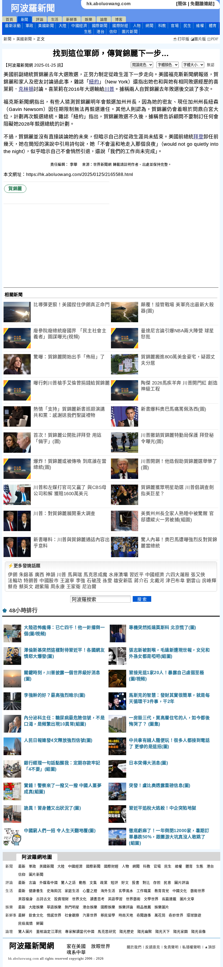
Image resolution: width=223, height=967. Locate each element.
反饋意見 (152, 947)
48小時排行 (23, 610)
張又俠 (198, 574)
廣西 (39, 574)
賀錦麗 (15, 188)
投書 (135, 883)
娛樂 (88, 19)
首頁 (9, 19)
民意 (167, 883)
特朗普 (31, 580)
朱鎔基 (26, 574)
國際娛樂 (108, 907)
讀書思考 (97, 899)
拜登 (198, 137)
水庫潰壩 (118, 574)
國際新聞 (100, 25)
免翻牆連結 (201, 3)
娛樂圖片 (161, 907)
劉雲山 (193, 580)
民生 (187, 25)
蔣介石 (141, 580)
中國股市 (48, 580)
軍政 (29, 25)
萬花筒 (160, 915)
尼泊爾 (89, 586)
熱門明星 (72, 907)
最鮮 (22, 915)
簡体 (182, 3)
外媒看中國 (48, 883)
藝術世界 (197, 891)
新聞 (24, 19)
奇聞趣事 (144, 915)
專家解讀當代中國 (79, 931)
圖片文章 (187, 899)
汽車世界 (90, 915)
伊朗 (12, 574)
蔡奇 (12, 586)
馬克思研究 (107, 931)
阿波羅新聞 (33, 8)
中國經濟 (79, 25)
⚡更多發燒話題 (24, 565)
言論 (32, 883)
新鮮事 (71, 19)
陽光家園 (180, 931)
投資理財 (61, 899)
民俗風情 (25, 923)
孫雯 (107, 580)
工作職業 (144, 891)
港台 (100, 31)
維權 (200, 25)
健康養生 (36, 891)
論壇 (103, 19)
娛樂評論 (126, 907)
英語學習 (115, 899)
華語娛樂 (54, 907)
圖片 (130, 31)
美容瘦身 (25, 899)
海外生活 (108, 891)
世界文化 (79, 899)
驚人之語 (68, 883)
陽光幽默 (144, 931)
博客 (118, 19)
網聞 (149, 25)
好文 (125, 883)
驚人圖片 (25, 931)
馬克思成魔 (95, 574)
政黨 (103, 883)
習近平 (136, 574)
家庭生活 (72, 891)
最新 (13, 25)
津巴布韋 (175, 580)
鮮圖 (40, 923)
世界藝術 (133, 899)
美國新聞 (46, 25)
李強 (80, 580)
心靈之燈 (90, 891)
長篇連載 (169, 899)
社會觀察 (72, 915)
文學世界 (151, 899)
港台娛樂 (90, 907)
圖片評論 (181, 883)
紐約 (94, 82)
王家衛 (73, 586)
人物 (137, 25)
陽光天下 (162, 931)
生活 (54, 19)
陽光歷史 (126, 931)
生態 (88, 31)
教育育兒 (161, 891)
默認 (210, 65)
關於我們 (134, 947)
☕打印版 (181, 39)
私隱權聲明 (191, 947)
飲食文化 (36, 915)
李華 (74, 164)
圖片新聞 (36, 874)
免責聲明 (171, 947)
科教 (162, 25)
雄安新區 (123, 580)
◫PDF (212, 39)
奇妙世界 (176, 915)
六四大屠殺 (178, 574)
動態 (82, 883)
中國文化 (179, 891)
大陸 (63, 25)
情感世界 (54, 915)
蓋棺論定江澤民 (49, 931)
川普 (109, 89)
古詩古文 (43, 899)
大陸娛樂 (36, 907)
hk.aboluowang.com (108, 3)
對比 (146, 883)
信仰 (113, 31)
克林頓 (25, 89)
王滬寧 (67, 580)
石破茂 (94, 580)
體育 (213, 25)
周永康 (58, 586)
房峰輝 (209, 580)
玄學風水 (126, 891)
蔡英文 (26, 586)
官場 (175, 25)
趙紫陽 (42, 586)
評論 (39, 19)
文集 (93, 883)
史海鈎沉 (54, 891)
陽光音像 (198, 931)
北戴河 (157, 580)
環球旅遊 (194, 915)
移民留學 (108, 915)
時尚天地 (126, 915)
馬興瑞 (75, 574)
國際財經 (120, 25)
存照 (156, 883)
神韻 (50, 574)
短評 (114, 883)
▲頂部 (210, 947)
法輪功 (15, 580)
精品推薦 (144, 907)
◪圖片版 (198, 39)
